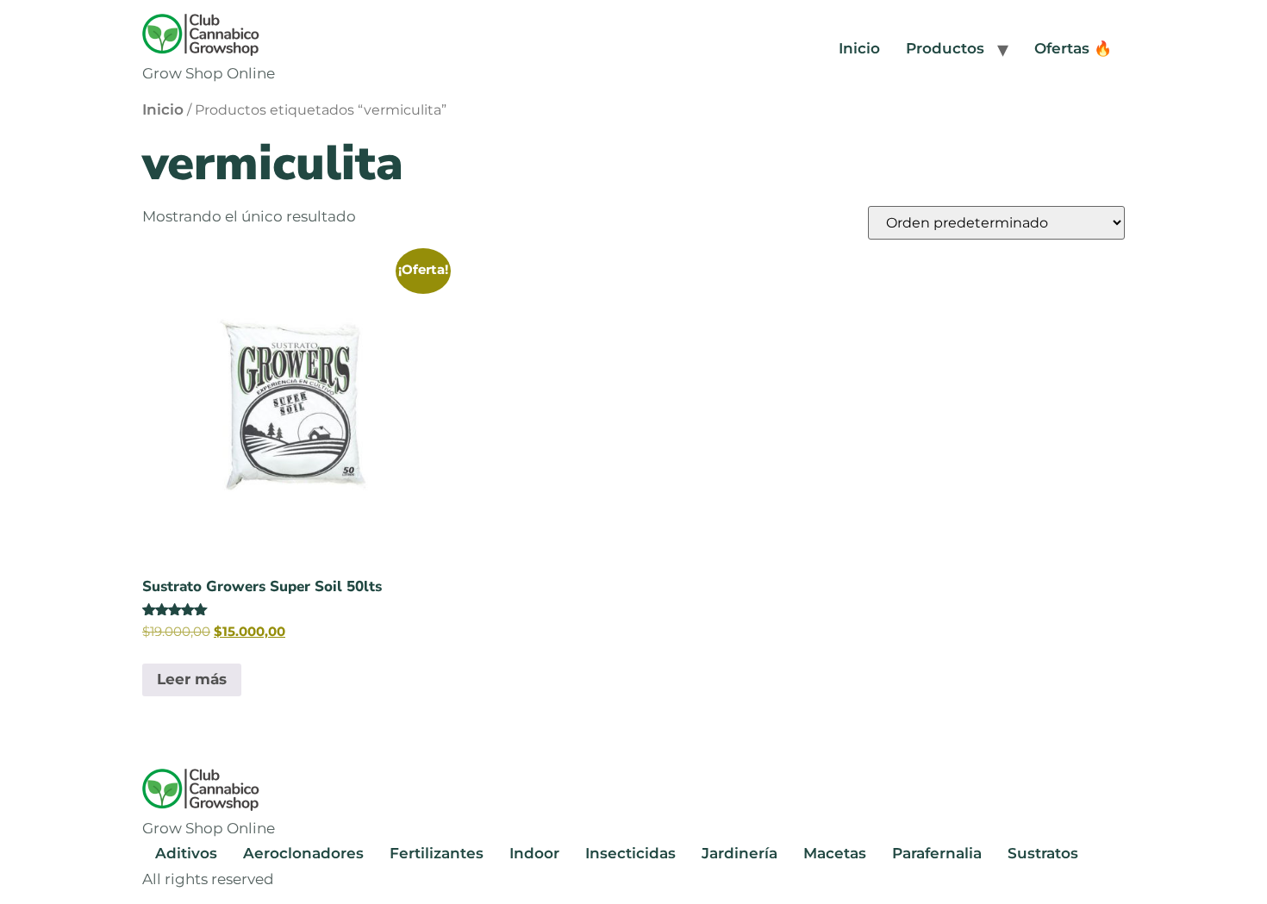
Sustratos (1043, 853)
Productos (945, 48)
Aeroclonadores (303, 853)
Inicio (859, 48)
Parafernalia (937, 853)
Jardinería (739, 853)
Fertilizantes (437, 853)
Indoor (534, 853)
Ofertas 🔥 (1073, 48)
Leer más (192, 679)
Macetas (834, 853)
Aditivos (186, 853)
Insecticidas (630, 853)
